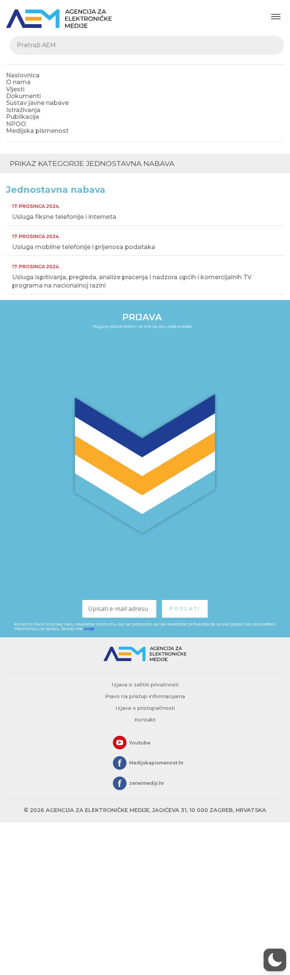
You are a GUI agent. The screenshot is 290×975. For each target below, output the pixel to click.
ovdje (89, 628)
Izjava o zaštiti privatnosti (145, 684)
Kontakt (145, 720)
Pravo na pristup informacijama (145, 696)
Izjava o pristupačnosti (145, 708)
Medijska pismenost (37, 130)
